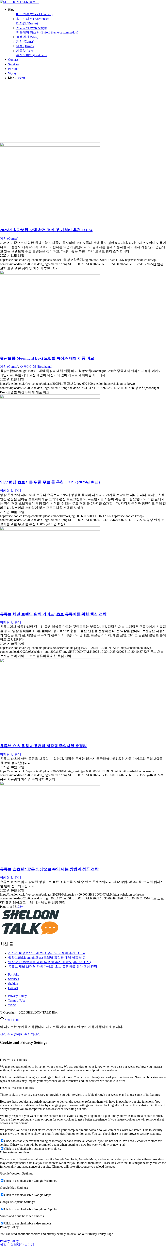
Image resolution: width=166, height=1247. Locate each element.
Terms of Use (16, 1000)
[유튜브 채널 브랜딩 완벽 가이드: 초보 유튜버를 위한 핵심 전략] (50, 529)
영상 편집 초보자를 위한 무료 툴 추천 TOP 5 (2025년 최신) (50, 482)
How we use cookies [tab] (13, 1059)
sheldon (13, 983)
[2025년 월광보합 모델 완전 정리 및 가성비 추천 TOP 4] (50, 145)
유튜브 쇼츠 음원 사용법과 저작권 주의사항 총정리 (43, 746)
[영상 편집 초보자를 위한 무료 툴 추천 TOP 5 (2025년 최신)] (50, 397)
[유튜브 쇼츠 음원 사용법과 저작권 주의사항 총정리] (50, 661)
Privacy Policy (17, 995)
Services (13, 979)
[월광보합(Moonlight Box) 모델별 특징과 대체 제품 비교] (50, 273)
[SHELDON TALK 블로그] (19, 2)
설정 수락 (7, 1034)
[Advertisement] (83, 112)
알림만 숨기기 (24, 1034)
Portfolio (13, 974)
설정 (37, 1034)
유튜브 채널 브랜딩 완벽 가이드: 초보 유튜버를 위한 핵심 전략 (53, 614)
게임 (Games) (9, 238)
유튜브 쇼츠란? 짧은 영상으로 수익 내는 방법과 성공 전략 (49, 869)
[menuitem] (87, 32)
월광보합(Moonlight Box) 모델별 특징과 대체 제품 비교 (47, 358)
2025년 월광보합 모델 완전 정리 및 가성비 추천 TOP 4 (46, 230)
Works (12, 1005)
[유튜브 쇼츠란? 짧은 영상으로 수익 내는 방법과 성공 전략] (50, 784)
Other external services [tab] (14, 1152)
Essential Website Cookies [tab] (17, 1087)
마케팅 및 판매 (10, 490)
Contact (13, 988)
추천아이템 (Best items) (36, 366)
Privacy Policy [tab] (9, 1227)
